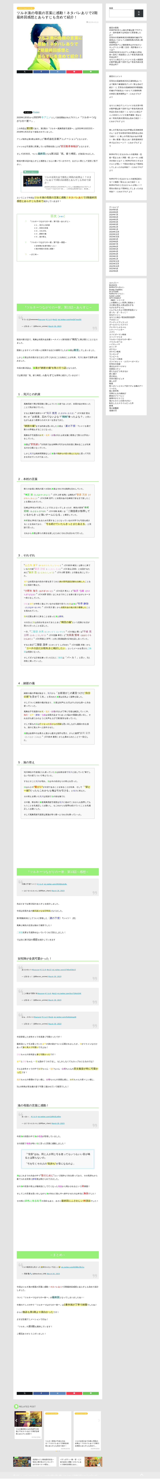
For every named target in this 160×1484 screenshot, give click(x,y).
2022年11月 (114, 264)
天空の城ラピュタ (116, 379)
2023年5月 (113, 249)
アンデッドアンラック (118, 322)
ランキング (114, 354)
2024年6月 (113, 217)
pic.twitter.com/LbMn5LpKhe (49, 1116)
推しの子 (113, 381)
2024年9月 (113, 210)
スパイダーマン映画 (117, 334)
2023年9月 (113, 239)
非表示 (61, 216)
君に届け (113, 374)
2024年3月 (113, 224)
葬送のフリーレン (116, 396)
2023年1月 (113, 259)
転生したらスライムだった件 (121, 403)
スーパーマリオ (115, 337)
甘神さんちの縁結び (117, 393)
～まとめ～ (34, 254)
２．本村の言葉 (42, 228)
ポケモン (113, 349)
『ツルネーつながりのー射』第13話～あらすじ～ (50, 221)
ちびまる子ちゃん (116, 307)
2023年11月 (114, 234)
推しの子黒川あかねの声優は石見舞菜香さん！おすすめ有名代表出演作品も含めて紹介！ (126, 133)
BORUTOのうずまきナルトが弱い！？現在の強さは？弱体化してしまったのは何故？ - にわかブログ (126, 164)
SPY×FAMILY (115, 298)
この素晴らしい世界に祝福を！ (122, 303)
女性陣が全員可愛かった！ (46, 246)
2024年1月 (113, 229)
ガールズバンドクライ (118, 325)
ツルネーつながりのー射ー (25, 8)
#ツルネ (49, 319)
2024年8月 (113, 212)
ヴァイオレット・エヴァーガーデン (124, 361)
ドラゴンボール (115, 342)
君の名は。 (114, 376)
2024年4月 (113, 222)
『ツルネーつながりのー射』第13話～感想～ (48, 242)
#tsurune (41, 319)
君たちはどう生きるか (118, 371)
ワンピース (114, 357)
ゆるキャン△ (115, 315)
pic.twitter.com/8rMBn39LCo (72, 1267)
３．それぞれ (41, 231)
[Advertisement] (58, 93)
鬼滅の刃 (113, 411)
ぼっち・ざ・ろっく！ (118, 312)
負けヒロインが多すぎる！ (120, 401)
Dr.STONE (114, 292)
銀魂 (111, 406)
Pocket (36, 112)
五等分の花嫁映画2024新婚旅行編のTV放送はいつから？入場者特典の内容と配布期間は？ (126, 39)
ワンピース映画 (115, 359)
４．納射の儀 (41, 234)
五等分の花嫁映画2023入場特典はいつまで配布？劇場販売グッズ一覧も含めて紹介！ (126, 84)
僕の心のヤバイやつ (117, 366)
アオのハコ (114, 320)
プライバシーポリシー (22, 1481)
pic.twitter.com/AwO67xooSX (69, 319)
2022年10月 (114, 266)
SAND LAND (114, 296)
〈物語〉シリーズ (116, 300)
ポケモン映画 (115, 352)
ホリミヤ (113, 347)
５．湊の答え (41, 237)
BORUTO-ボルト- (117, 287)
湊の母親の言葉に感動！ (45, 249)
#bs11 (54, 319)
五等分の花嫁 (115, 364)
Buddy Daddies (116, 290)
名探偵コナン (115, 369)
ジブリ (112, 332)
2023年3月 (113, 254)
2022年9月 (113, 269)
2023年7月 (113, 244)
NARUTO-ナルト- (117, 294)
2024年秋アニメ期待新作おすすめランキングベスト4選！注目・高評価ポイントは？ (125, 47)
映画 (111, 384)
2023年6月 (113, 246)
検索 (111, 8)
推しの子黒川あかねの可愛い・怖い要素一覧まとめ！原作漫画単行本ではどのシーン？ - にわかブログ (126, 139)
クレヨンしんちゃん (117, 327)
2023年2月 (113, 256)
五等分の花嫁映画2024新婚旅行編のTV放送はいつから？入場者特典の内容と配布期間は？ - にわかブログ (126, 90)
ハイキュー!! (114, 344)
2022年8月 (113, 271)
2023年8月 (113, 242)
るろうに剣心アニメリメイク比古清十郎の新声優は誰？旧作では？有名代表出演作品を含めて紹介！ (126, 108)
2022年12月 (114, 261)
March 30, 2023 (54, 326)
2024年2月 (113, 227)
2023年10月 (114, 237)
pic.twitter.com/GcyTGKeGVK (69, 993)
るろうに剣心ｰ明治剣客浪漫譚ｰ (122, 317)
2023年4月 (113, 251)
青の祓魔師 (114, 408)
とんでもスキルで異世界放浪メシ (123, 310)
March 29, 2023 (58, 891)
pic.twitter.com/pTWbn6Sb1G (64, 970)
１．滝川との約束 (43, 225)
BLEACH (113, 285)
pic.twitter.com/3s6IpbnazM (65, 1017)
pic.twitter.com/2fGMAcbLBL (55, 884)
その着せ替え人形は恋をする (121, 305)
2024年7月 (113, 215)
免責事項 (35, 1481)
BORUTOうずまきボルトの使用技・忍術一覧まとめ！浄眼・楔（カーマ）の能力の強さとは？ (126, 157)
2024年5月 (113, 219)
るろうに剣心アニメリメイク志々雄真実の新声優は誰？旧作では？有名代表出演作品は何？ (126, 62)
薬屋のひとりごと (116, 398)
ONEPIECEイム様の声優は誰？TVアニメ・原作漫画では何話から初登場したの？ (125, 32)
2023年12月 (114, 232)
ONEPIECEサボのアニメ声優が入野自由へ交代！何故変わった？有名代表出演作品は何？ (126, 54)
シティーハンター (116, 330)
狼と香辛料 (114, 391)
